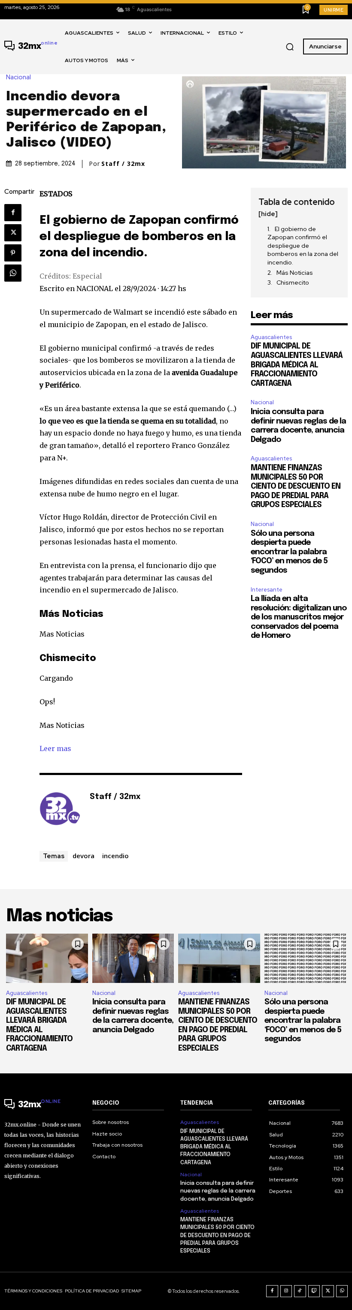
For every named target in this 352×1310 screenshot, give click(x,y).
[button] (289, 46)
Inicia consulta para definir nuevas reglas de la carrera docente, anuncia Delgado (217, 1191)
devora (83, 855)
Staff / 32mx (123, 164)
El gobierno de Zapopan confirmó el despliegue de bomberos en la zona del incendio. (302, 245)
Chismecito (292, 282)
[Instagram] (286, 1291)
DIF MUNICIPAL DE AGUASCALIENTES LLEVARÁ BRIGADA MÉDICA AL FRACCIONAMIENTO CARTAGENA (297, 365)
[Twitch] (314, 1291)
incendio (115, 855)
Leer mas (55, 748)
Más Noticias (294, 272)
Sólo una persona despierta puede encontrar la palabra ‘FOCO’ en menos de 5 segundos (289, 552)
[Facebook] (12, 212)
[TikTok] (300, 1291)
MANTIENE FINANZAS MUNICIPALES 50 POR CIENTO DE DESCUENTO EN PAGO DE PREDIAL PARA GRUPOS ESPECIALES (295, 486)
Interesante (266, 589)
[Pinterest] (12, 252)
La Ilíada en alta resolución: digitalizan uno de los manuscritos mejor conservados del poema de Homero (298, 617)
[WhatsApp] (12, 273)
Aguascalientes (271, 337)
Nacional (18, 77)
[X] (12, 232)
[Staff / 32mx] (60, 810)
